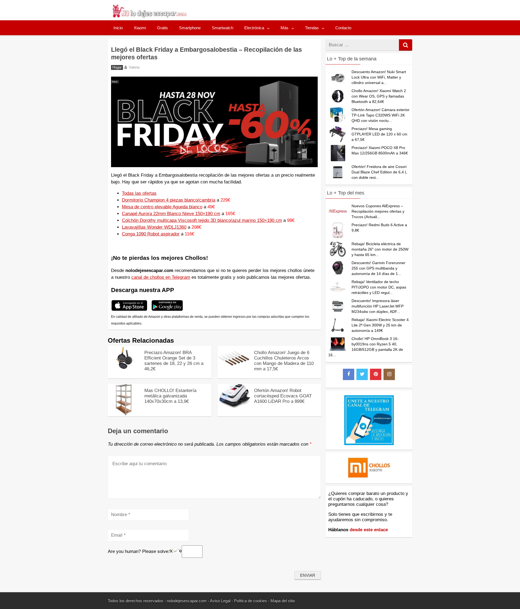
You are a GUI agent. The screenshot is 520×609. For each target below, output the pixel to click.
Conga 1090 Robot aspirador (151, 234)
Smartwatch (222, 27)
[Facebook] (348, 374)
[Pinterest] (375, 374)
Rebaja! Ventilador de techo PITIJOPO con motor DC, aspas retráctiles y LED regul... (379, 287)
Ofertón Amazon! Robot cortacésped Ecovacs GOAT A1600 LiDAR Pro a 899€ (283, 396)
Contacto (343, 27)
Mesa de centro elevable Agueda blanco (162, 206)
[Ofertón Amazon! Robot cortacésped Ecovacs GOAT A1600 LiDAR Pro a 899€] (233, 406)
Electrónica (254, 27)
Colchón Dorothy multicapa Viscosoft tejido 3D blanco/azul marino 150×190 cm (202, 220)
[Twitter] (362, 374)
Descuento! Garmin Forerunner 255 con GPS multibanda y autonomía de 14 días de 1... (378, 268)
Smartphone (190, 27)
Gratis (162, 27)
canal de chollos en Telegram (160, 277)
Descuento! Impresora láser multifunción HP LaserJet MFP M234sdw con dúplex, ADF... (378, 306)
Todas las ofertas (139, 193)
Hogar (117, 67)
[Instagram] (389, 374)
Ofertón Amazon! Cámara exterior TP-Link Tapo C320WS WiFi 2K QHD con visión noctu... (381, 115)
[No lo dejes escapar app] (129, 310)
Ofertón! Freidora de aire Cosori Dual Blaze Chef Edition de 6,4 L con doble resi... (379, 172)
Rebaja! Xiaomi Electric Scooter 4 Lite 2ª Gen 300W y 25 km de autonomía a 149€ (380, 325)
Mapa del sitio (283, 600)
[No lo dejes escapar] (149, 16)
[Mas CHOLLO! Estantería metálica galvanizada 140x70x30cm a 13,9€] (124, 413)
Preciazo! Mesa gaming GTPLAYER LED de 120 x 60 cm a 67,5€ (379, 134)
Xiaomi (140, 27)
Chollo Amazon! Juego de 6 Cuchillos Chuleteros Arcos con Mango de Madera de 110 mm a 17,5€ (284, 360)
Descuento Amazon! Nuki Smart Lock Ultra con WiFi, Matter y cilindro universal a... (379, 77)
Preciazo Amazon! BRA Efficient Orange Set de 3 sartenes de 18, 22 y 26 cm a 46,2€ (173, 360)
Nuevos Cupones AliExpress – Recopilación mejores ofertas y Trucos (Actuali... (378, 211)
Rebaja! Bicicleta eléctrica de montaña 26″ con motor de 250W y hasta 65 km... (380, 249)
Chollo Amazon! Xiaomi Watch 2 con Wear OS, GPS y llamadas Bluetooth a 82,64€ (379, 96)
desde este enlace (369, 529)
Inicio (118, 27)
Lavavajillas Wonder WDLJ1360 (154, 227)
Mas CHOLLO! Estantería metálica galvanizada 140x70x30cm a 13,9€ (170, 396)
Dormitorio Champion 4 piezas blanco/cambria (168, 200)
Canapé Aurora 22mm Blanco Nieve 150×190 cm (171, 213)
